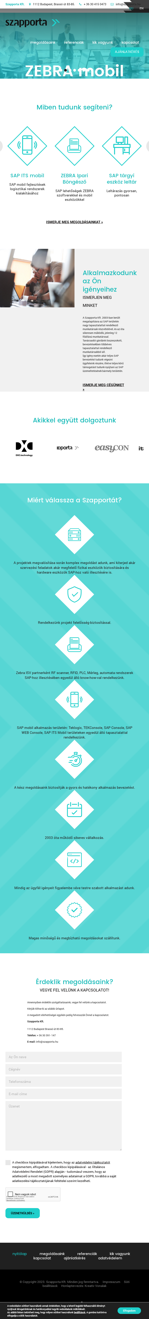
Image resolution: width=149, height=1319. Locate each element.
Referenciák (74, 42)
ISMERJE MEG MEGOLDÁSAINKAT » (74, 222)
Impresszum (111, 1282)
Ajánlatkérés (127, 52)
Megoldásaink (42, 42)
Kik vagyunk (102, 42)
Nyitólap (20, 1253)
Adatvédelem (110, 1258)
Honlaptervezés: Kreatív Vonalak (83, 1286)
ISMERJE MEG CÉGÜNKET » (103, 387)
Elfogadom (129, 1310)
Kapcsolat (130, 42)
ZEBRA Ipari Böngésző (74, 178)
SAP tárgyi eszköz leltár (122, 178)
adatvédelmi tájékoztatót (92, 1162)
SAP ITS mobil (27, 175)
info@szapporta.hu (128, 4)
